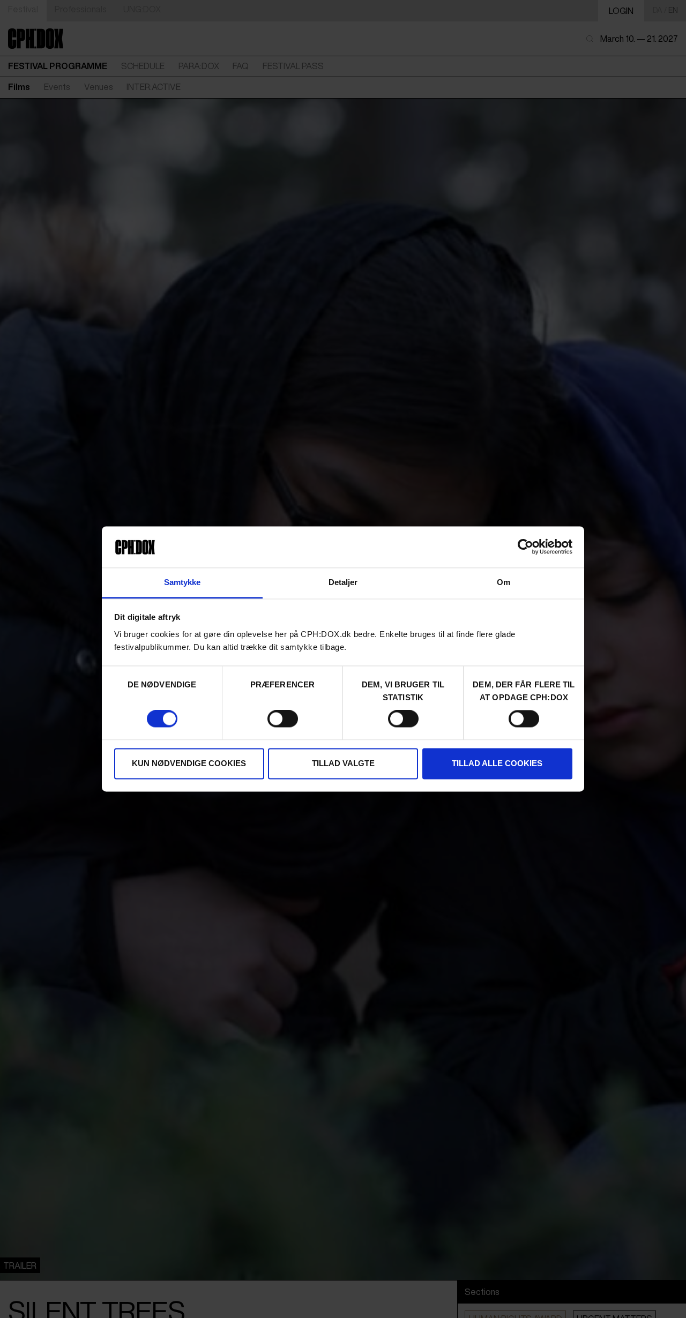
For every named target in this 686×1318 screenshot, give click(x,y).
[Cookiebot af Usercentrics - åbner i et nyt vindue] (525, 547)
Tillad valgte (343, 763)
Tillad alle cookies (497, 763)
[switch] (282, 719)
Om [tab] (503, 582)
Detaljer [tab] (343, 582)
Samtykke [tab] (182, 582)
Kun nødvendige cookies (189, 763)
